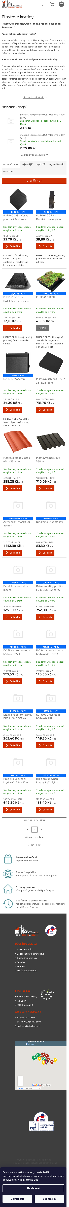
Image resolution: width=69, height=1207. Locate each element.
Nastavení (33, 1188)
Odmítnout (17, 1199)
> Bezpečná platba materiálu (29, 954)
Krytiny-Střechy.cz (26, 1159)
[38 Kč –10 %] (18, 363)
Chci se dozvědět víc (33, 97)
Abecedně (8, 171)
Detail (42, 327)
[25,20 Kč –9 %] (18, 199)
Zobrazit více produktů (33, 154)
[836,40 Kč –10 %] (51, 570)
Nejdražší (40, 164)
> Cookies (20, 962)
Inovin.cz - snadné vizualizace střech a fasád (35, 1163)
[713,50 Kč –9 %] (18, 763)
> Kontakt (20, 966)
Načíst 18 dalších (34, 820)
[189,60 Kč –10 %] (18, 634)
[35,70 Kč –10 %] (18, 281)
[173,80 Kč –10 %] (51, 763)
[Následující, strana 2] (34, 830)
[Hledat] (44, 4)
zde (36, 1180)
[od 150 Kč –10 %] (51, 281)
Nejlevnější (27, 164)
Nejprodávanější (57, 164)
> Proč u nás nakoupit (26, 970)
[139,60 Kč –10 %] (18, 570)
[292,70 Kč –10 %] (18, 699)
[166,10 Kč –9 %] (51, 699)
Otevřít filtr (34, 180)
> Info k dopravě (23, 949)
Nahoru (36, 844)
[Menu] (61, 4)
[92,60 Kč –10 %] (51, 506)
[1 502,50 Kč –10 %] (18, 506)
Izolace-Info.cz (44, 1159)
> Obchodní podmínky (26, 958)
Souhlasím (49, 1199)
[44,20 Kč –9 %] (51, 199)
